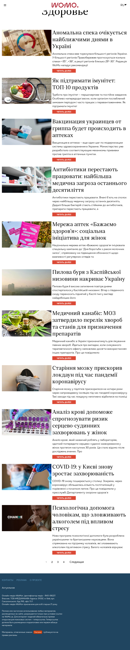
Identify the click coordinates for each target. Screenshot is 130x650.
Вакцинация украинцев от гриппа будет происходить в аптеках (89, 128)
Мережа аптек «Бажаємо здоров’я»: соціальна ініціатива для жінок (84, 231)
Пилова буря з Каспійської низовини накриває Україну (88, 276)
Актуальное (8, 587)
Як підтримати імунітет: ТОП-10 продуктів (83, 84)
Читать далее (64, 70)
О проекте (36, 580)
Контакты (7, 580)
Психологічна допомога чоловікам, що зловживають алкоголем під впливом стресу (89, 518)
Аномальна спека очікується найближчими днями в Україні (89, 39)
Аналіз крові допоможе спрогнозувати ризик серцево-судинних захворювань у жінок (82, 423)
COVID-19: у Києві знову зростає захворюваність (83, 471)
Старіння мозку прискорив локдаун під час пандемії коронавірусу (87, 375)
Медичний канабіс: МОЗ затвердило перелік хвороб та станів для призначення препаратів (87, 324)
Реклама (21, 580)
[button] (124, 5)
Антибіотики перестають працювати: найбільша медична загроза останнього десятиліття (89, 180)
